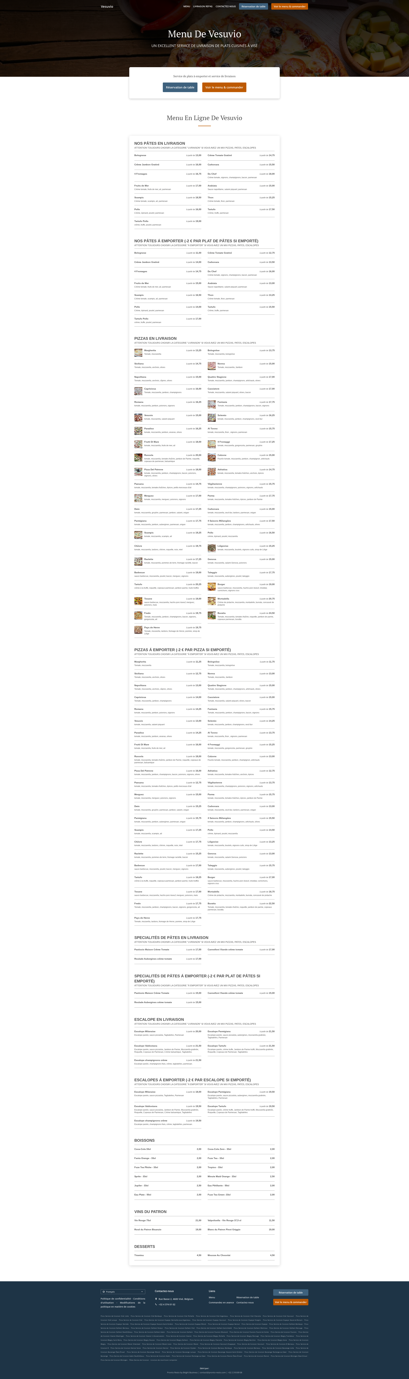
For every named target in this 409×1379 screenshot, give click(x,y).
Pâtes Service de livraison (139, 1360)
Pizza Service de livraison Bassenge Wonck (143, 1352)
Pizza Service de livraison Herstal (155, 1348)
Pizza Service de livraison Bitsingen (114, 1360)
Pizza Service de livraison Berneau (247, 1348)
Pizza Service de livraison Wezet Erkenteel (124, 1344)
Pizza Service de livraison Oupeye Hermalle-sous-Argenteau (167, 1320)
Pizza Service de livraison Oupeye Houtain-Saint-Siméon (151, 1324)
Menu (186, 6)
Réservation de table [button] (254, 6)
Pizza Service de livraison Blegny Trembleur (277, 1336)
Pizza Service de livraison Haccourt (250, 1344)
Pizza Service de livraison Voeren (179, 1336)
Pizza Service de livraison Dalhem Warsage (285, 1328)
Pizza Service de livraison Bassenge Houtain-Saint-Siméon (220, 1352)
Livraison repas (202, 6)
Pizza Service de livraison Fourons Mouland (211, 1332)
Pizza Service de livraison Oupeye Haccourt (209, 1320)
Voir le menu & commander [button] (289, 6)
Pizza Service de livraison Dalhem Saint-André (214, 1328)
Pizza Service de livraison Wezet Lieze (157, 1344)
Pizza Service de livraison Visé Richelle (179, 1316)
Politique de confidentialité (116, 1298)
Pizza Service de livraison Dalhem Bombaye (286, 1324)
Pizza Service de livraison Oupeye (254, 1324)
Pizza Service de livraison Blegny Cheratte (206, 1340)
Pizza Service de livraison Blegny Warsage (243, 1336)
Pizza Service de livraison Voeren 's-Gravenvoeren (145, 1336)
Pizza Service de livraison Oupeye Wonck (190, 1324)
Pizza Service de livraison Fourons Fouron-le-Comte (249, 1332)
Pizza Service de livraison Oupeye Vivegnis (244, 1320)
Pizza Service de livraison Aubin (158, 1356)
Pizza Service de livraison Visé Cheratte (245, 1316)
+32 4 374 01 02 (167, 1304)
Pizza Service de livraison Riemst (256, 1356)
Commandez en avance (221, 1302)
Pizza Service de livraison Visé (131, 1320)
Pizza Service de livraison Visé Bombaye (146, 1316)
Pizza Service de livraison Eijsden (183, 1348)
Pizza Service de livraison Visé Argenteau (212, 1316)
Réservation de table (247, 1297)
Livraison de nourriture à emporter (163, 1360)
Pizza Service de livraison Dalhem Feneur (147, 1328)
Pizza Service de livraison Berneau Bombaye (215, 1348)
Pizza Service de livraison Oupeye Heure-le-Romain (282, 1320)
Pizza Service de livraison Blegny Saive (272, 1340)
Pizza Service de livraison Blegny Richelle (209, 1336)
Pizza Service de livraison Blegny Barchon (240, 1340)
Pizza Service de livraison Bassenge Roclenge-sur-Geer (265, 1352)
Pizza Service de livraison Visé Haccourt (278, 1316)
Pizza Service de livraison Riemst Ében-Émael (224, 1356)
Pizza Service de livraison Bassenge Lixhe (278, 1348)
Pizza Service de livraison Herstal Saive (126, 1348)
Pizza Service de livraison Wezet (185, 1344)
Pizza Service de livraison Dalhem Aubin (149, 1332)
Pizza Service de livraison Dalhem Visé (179, 1328)
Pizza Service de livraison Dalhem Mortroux (250, 1328)
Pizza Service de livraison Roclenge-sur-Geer (189, 1356)
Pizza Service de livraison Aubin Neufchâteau (127, 1356)
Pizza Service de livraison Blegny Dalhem (172, 1340)
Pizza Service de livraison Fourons (284, 1332)
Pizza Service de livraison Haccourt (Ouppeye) (217, 1344)
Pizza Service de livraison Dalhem (180, 1332)
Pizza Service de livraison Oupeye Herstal (224, 1324)
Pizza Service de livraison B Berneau (280, 1344)
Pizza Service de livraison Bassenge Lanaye (179, 1352)
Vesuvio (107, 6)
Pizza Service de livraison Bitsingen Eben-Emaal (289, 1356)
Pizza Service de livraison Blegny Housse (139, 1340)
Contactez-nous (226, 6)
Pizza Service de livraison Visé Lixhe (115, 1316)
